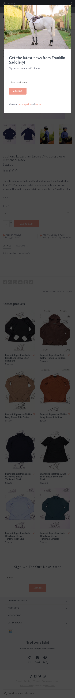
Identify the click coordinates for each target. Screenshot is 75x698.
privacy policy (24, 104)
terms (38, 104)
